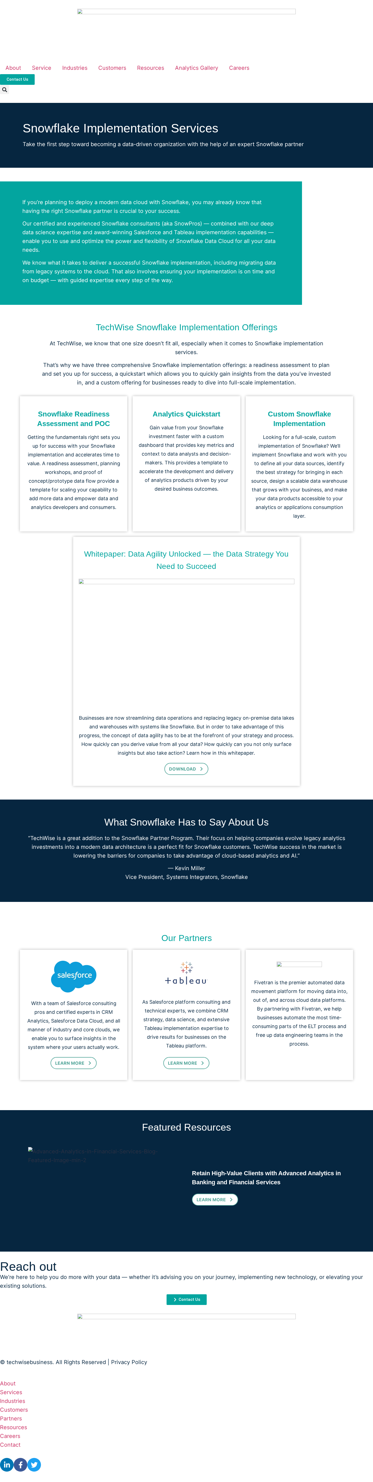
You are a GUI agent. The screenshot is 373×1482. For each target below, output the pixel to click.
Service (41, 68)
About (13, 68)
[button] (4, 89)
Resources (150, 68)
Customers (112, 68)
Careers (239, 68)
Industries (74, 68)
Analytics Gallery (196, 68)
